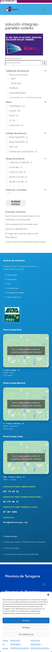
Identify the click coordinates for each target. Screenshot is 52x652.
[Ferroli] (7, 115)
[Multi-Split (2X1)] (7, 137)
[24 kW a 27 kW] (7, 177)
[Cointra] (7, 111)
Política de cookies (12, 542)
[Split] (9, 78)
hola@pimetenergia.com (15, 522)
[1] (7, 194)
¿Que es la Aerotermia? (16, 229)
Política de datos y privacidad (33, 542)
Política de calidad (12, 548)
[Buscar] (44, 62)
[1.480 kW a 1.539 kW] (7, 162)
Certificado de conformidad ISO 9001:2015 (21, 554)
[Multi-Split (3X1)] (7, 142)
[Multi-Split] (9, 83)
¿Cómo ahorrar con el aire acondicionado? (25, 241)
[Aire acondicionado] (7, 75)
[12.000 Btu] (7, 167)
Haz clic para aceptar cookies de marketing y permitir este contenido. (26, 350)
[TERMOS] (7, 88)
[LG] (7, 120)
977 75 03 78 (11, 491)
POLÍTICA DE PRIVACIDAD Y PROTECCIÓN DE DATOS (19, 644)
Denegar (26, 627)
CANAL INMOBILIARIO (7, 1)
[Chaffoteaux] (7, 106)
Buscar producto (13, 58)
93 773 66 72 (11, 501)
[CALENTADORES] (7, 93)
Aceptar (26, 620)
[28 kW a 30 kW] (7, 182)
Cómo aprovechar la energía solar (21, 224)
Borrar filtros (15, 203)
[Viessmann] (7, 125)
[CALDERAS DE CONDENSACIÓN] (7, 98)
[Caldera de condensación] (7, 151)
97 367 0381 (10, 512)
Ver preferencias (26, 634)
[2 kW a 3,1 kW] (7, 172)
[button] (48, 594)
